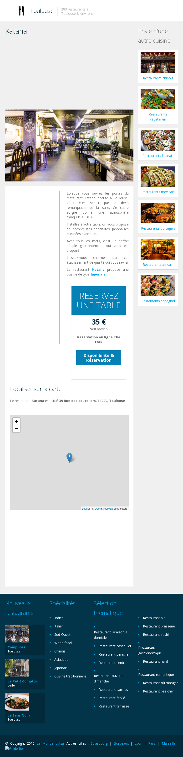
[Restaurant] (21, 10)
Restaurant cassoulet (115, 646)
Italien (59, 626)
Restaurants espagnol (158, 301)
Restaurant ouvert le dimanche (109, 678)
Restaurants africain (158, 264)
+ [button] (16, 421)
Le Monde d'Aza (50, 743)
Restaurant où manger (160, 683)
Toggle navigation (9, 11)
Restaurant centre (112, 662)
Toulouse (42, 11)
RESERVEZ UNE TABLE (99, 300)
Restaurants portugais (158, 228)
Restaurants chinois (158, 78)
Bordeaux (121, 743)
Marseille (169, 743)
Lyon (138, 743)
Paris (152, 743)
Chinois (60, 651)
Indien (59, 618)
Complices (16, 647)
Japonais (98, 274)
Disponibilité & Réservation (98, 357)
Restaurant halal (155, 661)
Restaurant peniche (113, 654)
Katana (98, 269)
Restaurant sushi (156, 634)
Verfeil (12, 685)
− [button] (16, 429)
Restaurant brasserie (159, 626)
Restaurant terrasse (114, 706)
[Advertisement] (69, 73)
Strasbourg (99, 743)
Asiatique (61, 659)
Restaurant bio (154, 618)
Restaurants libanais (157, 155)
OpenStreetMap (104, 508)
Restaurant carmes (113, 689)
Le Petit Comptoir (23, 681)
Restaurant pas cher (158, 691)
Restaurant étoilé (112, 698)
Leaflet (86, 508)
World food (63, 643)
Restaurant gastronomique (150, 650)
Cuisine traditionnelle (70, 676)
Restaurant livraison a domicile (110, 635)
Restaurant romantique (156, 674)
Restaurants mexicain (158, 192)
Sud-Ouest (62, 634)
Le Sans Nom (19, 715)
